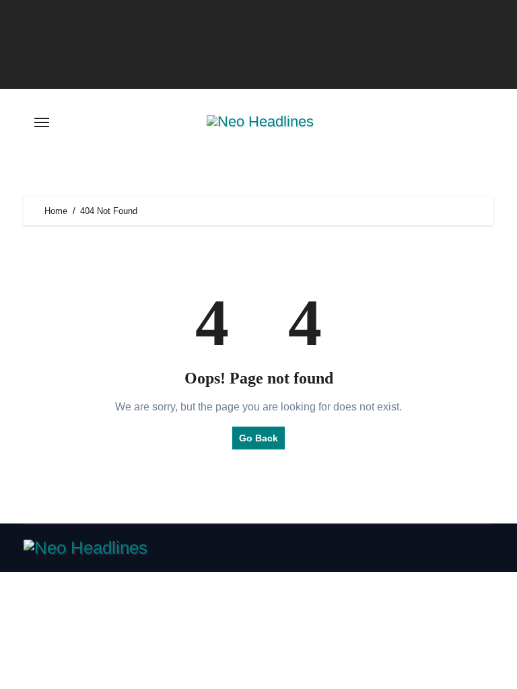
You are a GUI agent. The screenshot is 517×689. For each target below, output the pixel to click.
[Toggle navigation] (41, 122)
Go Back (258, 438)
